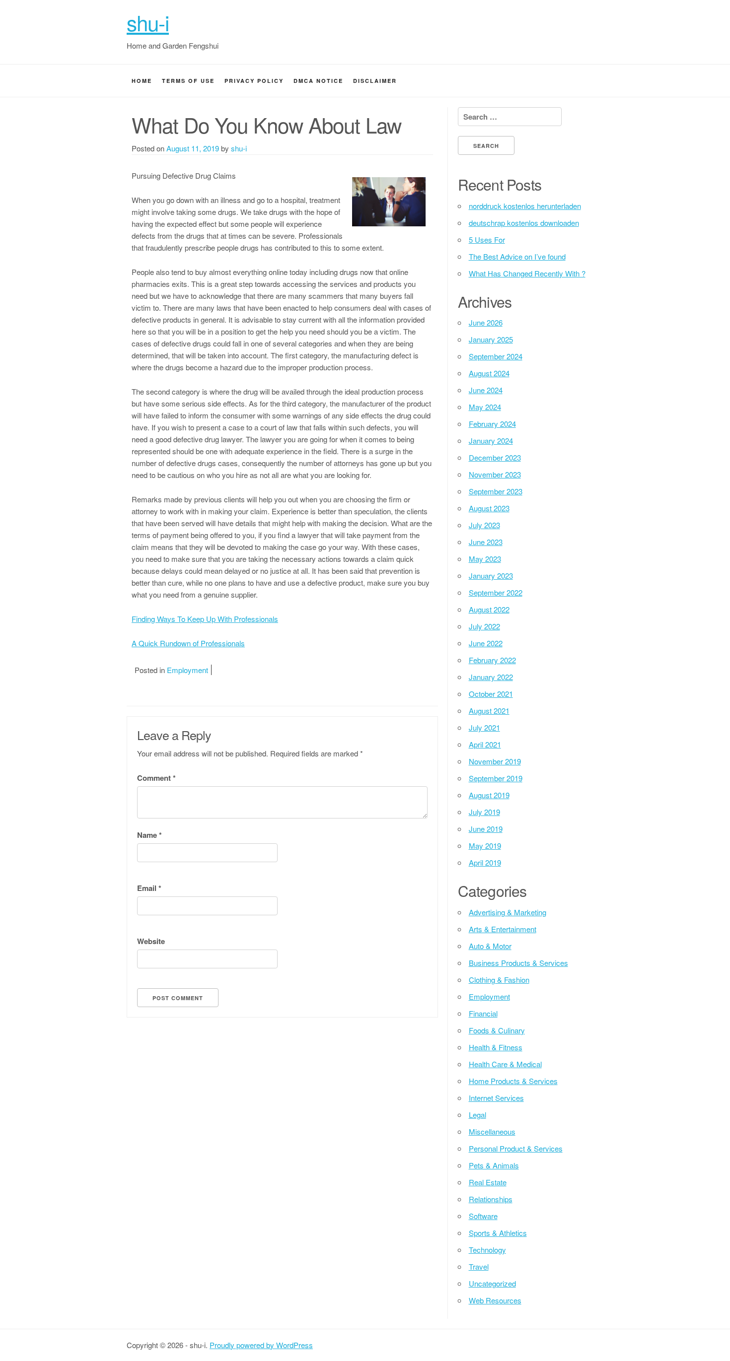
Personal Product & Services (516, 1148)
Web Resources (495, 1300)
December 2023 (495, 457)
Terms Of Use (188, 80)
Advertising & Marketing (507, 912)
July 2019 (484, 812)
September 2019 (495, 778)
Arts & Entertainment (502, 929)
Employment (187, 670)
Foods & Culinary (497, 1030)
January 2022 (491, 677)
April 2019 (485, 862)
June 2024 (486, 390)
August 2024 (489, 373)
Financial (483, 1013)
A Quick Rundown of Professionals (188, 643)
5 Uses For (487, 239)
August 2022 (489, 609)
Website (151, 941)
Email (149, 888)
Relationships (490, 1199)
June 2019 (486, 828)
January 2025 (491, 339)
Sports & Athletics (498, 1232)
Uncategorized (492, 1283)
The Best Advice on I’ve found (517, 256)
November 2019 (495, 761)
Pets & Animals (494, 1165)
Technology (487, 1249)
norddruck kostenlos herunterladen (525, 206)
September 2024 (495, 356)
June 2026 (486, 322)
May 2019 (485, 845)
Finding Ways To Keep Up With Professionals (205, 618)
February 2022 (492, 660)
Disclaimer (375, 80)
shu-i (148, 22)
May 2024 (485, 407)
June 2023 (486, 542)
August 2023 (489, 508)
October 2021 (491, 693)
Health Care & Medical (505, 1064)
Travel (479, 1266)
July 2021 (484, 727)
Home (142, 80)
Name (149, 834)
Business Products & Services (518, 962)
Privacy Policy (254, 80)
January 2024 (491, 440)
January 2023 (491, 575)
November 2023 (495, 474)
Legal (477, 1114)
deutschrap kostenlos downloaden (524, 222)
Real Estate (488, 1182)
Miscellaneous (492, 1131)
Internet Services (496, 1097)
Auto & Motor (490, 946)
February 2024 (492, 423)
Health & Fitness (495, 1047)
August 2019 (489, 795)
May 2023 (485, 558)
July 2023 (484, 525)
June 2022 (486, 643)
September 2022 (495, 592)
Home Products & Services (513, 1081)
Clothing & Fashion (499, 979)
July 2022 (484, 626)
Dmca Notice (318, 80)
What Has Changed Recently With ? (527, 273)
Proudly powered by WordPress (261, 1345)
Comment (156, 777)
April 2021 (485, 744)
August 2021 (489, 710)
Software (483, 1216)
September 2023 (495, 491)
